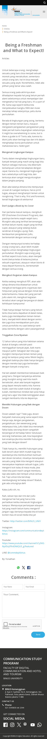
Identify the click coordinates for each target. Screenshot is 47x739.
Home (4, 26)
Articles (5, 58)
